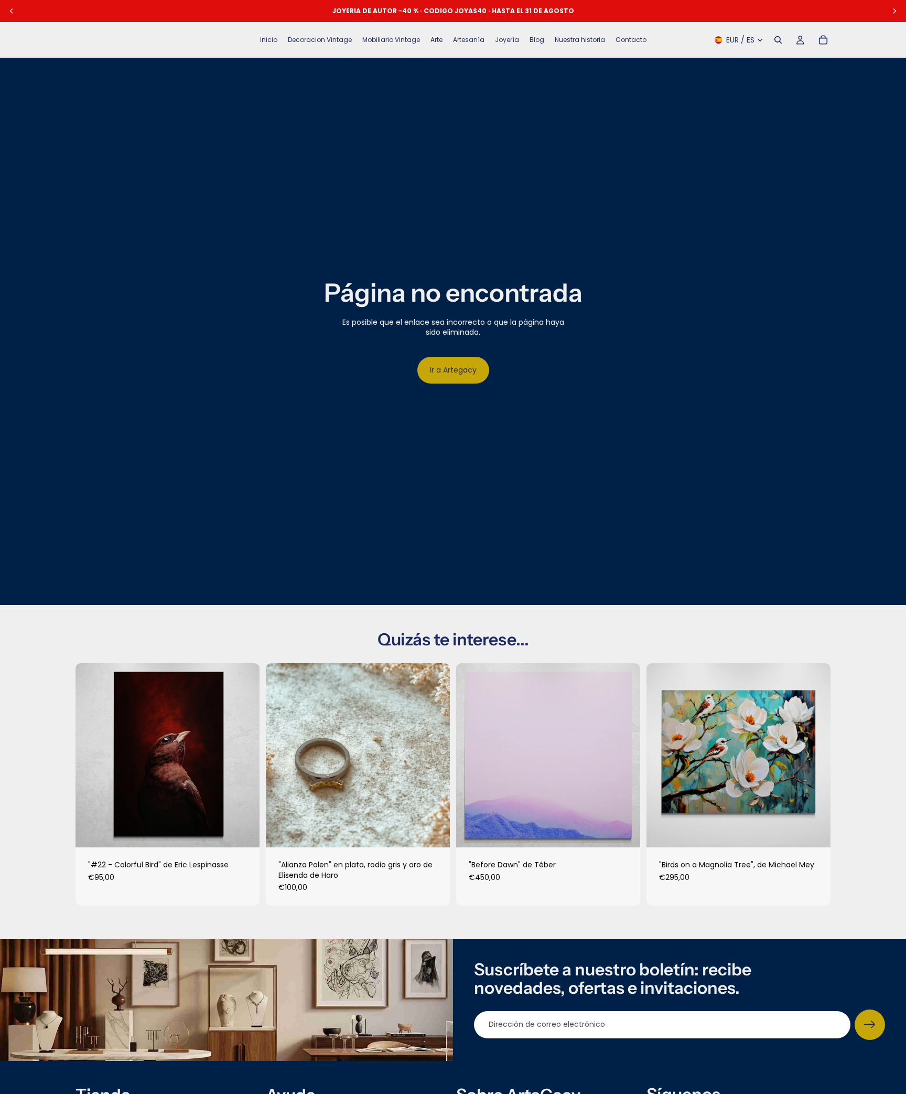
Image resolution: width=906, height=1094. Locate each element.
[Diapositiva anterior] (91, 755)
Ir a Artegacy (453, 370)
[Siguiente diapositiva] (244, 755)
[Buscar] (778, 39)
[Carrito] (823, 39)
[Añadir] (243, 831)
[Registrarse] (870, 1025)
